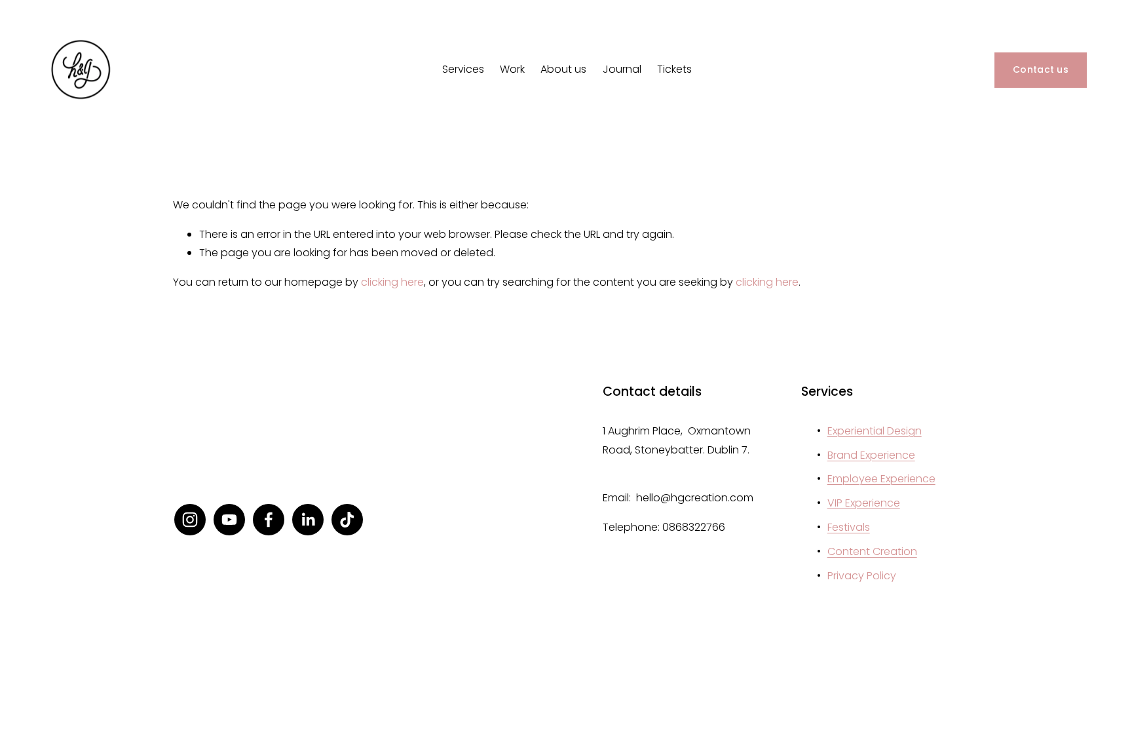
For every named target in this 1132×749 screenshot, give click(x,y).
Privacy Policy (861, 575)
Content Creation (872, 551)
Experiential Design (874, 430)
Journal (622, 69)
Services (463, 69)
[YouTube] (229, 519)
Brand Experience (871, 455)
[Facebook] (268, 519)
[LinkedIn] (308, 519)
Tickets (674, 69)
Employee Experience (881, 478)
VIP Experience (863, 502)
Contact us (1040, 69)
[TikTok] (347, 519)
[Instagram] (190, 519)
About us (563, 69)
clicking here (392, 282)
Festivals (848, 527)
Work (512, 69)
